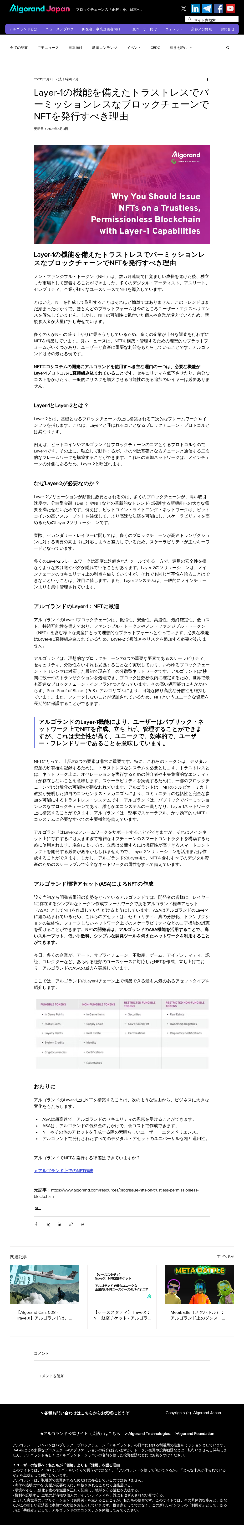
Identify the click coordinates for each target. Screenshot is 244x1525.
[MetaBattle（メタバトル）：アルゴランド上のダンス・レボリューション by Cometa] (199, 1284)
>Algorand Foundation (194, 1433)
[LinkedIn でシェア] (59, 1224)
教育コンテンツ (104, 48)
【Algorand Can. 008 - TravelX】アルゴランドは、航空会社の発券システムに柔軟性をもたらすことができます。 (44, 1315)
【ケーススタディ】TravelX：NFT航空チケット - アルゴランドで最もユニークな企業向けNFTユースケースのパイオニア (122, 1315)
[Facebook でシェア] (36, 1224)
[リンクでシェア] (71, 1224)
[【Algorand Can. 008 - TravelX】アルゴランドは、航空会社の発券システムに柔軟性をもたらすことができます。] (44, 1284)
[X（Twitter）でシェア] (48, 1224)
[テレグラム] (207, 8)
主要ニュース (48, 48)
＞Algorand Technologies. (148, 1433)
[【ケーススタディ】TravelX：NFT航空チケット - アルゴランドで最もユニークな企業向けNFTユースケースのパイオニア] (122, 1284)
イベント (134, 48)
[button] (23, 29)
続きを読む (179, 48)
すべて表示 (225, 1256)
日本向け (75, 48)
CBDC (155, 48)
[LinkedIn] (195, 8)
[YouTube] (230, 8)
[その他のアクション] (207, 79)
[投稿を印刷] (83, 1224)
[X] (183, 8)
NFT (38, 1208)
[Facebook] (218, 8)
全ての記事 (19, 48)
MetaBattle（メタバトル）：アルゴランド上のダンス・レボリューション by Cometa (198, 1315)
